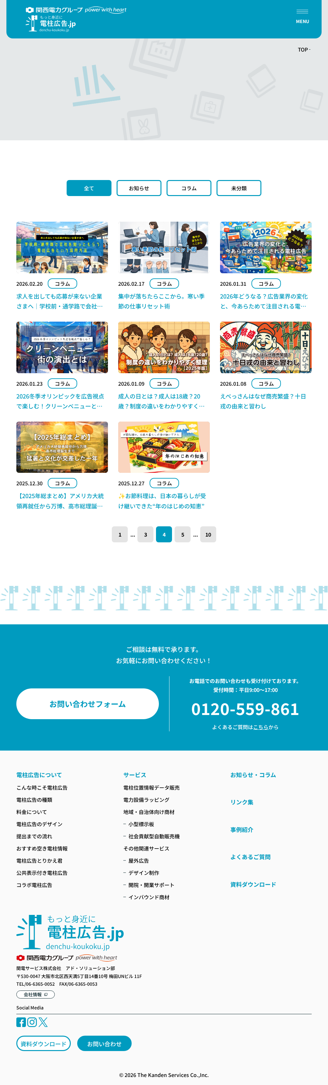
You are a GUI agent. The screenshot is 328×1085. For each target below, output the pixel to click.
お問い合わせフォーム (87, 703)
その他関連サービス (146, 848)
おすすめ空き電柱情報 (42, 848)
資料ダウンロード (43, 1044)
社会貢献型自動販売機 (154, 836)
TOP (303, 49)
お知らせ (139, 188)
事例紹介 (241, 829)
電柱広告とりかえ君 (39, 860)
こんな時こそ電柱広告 (42, 787)
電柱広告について (39, 774)
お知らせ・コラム (253, 774)
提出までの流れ (34, 836)
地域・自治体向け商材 (149, 812)
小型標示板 (141, 824)
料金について (31, 812)
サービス (134, 774)
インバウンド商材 (148, 897)
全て (89, 188)
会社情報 (33, 994)
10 (208, 534)
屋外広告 (138, 860)
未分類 (239, 188)
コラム (189, 188)
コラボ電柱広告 (34, 885)
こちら (260, 727)
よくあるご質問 (250, 856)
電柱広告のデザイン (39, 824)
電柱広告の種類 (34, 799)
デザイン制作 (143, 872)
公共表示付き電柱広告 (42, 872)
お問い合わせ (104, 1044)
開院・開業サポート (151, 885)
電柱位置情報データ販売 (151, 787)
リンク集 (241, 802)
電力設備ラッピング (146, 799)
